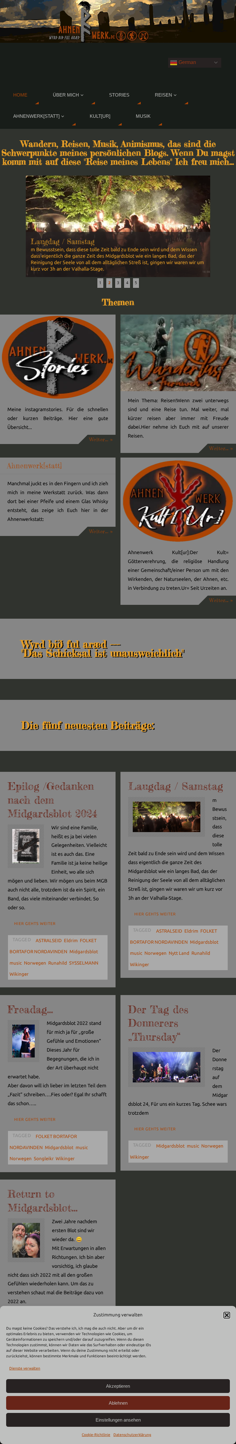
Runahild (57, 963)
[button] (227, 1315)
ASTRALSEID (49, 940)
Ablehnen (118, 1403)
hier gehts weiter (35, 923)
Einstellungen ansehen (118, 1419)
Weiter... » (101, 439)
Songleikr (43, 1158)
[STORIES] (58, 357)
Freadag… (30, 1009)
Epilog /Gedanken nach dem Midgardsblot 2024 (52, 800)
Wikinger (19, 974)
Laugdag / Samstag (175, 786)
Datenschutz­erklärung (132, 1435)
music (16, 963)
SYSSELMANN (83, 963)
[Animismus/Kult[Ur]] (178, 500)
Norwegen (35, 963)
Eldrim (71, 940)
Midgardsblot (83, 951)
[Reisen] (178, 353)
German (186, 62)
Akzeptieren (118, 1386)
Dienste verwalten (24, 1368)
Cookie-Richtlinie (96, 1435)
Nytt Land (179, 953)
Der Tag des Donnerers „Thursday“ (158, 1023)
